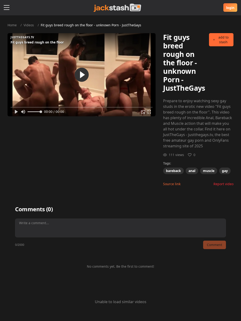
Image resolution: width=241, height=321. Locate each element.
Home (12, 25)
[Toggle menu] (6, 7)
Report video (223, 184)
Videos (29, 25)
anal (192, 170)
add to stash (223, 39)
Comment (214, 245)
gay (225, 170)
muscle (208, 170)
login (230, 7)
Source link (172, 184)
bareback (173, 170)
